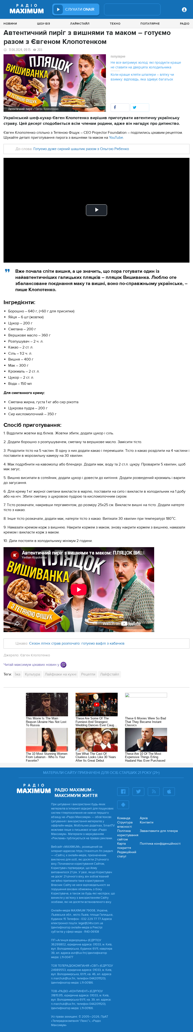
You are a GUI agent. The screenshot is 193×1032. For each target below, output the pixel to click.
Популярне (150, 23)
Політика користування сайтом (127, 835)
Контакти (146, 822)
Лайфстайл (80, 23)
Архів (144, 818)
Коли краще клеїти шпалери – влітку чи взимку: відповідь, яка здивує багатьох (142, 76)
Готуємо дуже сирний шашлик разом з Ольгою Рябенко (81, 149)
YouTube (116, 137)
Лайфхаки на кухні (60, 674)
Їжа (17, 674)
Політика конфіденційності (160, 844)
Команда (123, 818)
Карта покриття (124, 846)
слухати (79, 9)
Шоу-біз (43, 23)
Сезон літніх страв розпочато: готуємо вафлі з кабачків (77, 643)
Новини (10, 23)
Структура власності (125, 824)
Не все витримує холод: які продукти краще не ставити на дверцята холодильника (146, 64)
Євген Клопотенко (35, 655)
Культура (32, 674)
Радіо (184, 23)
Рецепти (88, 674)
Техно (115, 23)
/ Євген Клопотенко (45, 109)
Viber (63, 665)
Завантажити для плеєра (159, 831)
